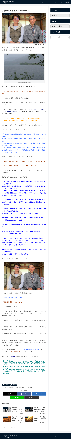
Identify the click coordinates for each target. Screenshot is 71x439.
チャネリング (11, 387)
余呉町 (17, 387)
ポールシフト (22, 387)
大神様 (5, 387)
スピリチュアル (7, 384)
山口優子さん (14, 384)
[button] (31, 397)
